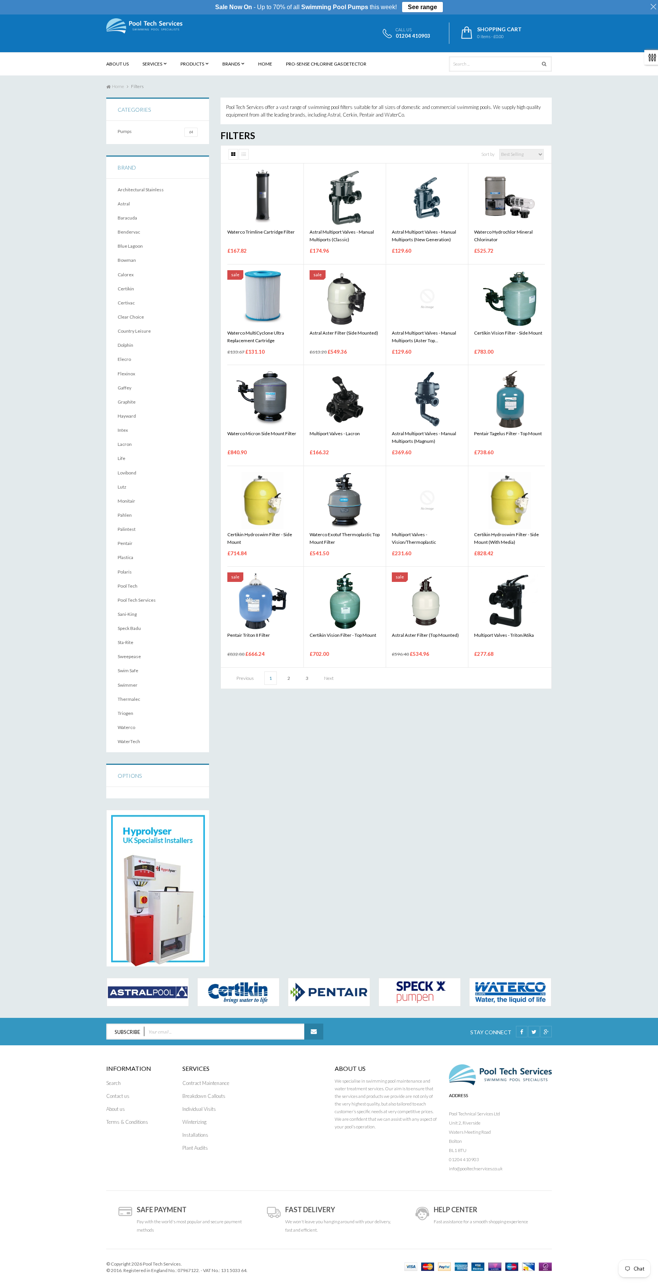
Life (121, 458)
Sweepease (129, 656)
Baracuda (127, 218)
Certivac (126, 303)
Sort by (488, 154)
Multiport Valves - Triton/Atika (504, 635)
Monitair (126, 501)
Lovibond (127, 473)
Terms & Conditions (127, 1122)
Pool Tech (127, 586)
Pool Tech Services (137, 600)
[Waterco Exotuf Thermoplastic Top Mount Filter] (345, 500)
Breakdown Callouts (203, 1096)
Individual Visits (199, 1109)
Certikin (126, 289)
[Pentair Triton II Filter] (262, 601)
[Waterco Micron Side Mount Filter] (262, 399)
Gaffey (124, 388)
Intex (123, 430)
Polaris (125, 572)
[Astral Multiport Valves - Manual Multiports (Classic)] (345, 197)
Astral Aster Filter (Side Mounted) (344, 333)
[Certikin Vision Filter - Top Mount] (345, 601)
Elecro (124, 359)
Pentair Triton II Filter (248, 635)
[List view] (244, 154)
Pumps (155, 131)
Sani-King (127, 614)
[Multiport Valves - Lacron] (345, 399)
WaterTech (129, 741)
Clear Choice (131, 317)
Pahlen (125, 515)
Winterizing (194, 1122)
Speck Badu (129, 628)
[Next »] (329, 677)
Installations (195, 1135)
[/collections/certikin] (238, 992)
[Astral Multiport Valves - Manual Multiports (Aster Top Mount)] (427, 298)
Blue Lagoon (130, 246)
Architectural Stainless (141, 189)
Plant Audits (195, 1148)
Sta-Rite (125, 642)
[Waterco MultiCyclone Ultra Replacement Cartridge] (262, 298)
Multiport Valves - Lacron (335, 433)
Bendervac (129, 232)
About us (115, 1109)
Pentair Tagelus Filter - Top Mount (508, 433)
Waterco (126, 727)
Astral (124, 204)
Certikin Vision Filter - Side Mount (508, 333)
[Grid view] (233, 154)
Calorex (126, 274)
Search (113, 1083)
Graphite (127, 402)
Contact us (117, 1096)
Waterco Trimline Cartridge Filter (261, 232)
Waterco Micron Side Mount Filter (261, 433)
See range (422, 7)
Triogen (125, 713)
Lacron (125, 444)
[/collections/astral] (148, 992)
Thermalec (129, 699)
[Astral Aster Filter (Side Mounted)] (345, 298)
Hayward (127, 416)
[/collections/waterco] (510, 992)
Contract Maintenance (205, 1083)
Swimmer (127, 685)
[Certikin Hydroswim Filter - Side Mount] (262, 500)
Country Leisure (134, 331)
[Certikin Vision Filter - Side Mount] (509, 298)
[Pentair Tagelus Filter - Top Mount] (509, 399)
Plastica (125, 557)
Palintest (127, 529)
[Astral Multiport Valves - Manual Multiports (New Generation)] (427, 197)
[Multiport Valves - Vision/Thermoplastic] (427, 500)
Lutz (122, 487)
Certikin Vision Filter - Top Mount (343, 635)
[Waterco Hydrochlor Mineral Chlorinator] (509, 197)
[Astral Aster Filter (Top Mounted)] (427, 601)
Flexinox (126, 374)
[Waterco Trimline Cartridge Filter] (262, 197)
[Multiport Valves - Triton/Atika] (509, 601)
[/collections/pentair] (329, 992)
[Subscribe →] (313, 1032)
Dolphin (125, 345)
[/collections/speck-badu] (420, 992)
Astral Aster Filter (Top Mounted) (425, 635)
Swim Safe (128, 670)
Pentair (125, 543)
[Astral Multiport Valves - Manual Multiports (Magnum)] (427, 399)
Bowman (127, 260)
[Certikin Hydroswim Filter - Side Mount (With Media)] (509, 500)
